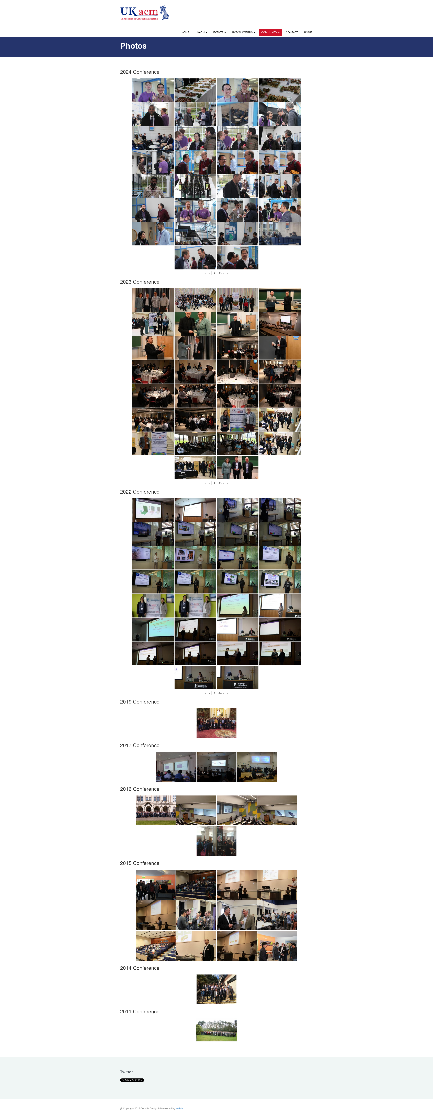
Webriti (179, 1108)
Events (218, 32)
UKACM (200, 32)
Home (185, 32)
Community (269, 32)
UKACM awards (242, 32)
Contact (292, 32)
